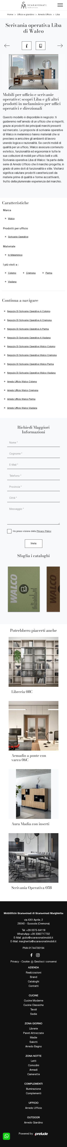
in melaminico (15, 255)
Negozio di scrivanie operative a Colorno (28, 311)
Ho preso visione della (32, 531)
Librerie (33, 1028)
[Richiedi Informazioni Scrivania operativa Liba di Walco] (26, 45)
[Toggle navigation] (60, 5)
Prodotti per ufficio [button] (15, 228)
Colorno (12, 273)
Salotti (33, 1042)
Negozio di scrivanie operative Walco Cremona (32, 355)
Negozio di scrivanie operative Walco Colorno (31, 346)
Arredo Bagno (33, 1046)
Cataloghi (33, 981)
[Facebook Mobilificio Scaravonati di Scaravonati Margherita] (31, 954)
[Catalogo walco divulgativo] (24, 589)
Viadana (12, 281)
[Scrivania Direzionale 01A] (60, 45)
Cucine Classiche (33, 1005)
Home (10, 14)
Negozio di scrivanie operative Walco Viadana (31, 372)
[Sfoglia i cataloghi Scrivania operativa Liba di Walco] (40, 45)
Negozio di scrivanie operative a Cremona (29, 320)
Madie (33, 1037)
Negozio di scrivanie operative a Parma (28, 329)
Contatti (34, 986)
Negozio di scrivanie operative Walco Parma (30, 364)
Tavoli (33, 1009)
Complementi (33, 1093)
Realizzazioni (33, 972)
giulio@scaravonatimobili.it (37, 937)
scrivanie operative (18, 236)
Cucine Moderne (33, 1000)
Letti (33, 1060)
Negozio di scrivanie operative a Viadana (29, 337)
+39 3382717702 (40, 933)
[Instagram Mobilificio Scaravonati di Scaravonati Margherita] (37, 954)
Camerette (33, 1074)
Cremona (31, 273)
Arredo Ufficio (45, 14)
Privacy (15, 961)
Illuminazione (33, 1088)
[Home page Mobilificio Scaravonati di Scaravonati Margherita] (33, 5)
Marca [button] (7, 210)
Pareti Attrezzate (33, 1033)
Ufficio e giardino (25, 14)
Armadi (33, 1069)
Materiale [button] (9, 246)
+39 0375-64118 (35, 930)
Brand (33, 977)
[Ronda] (7, 45)
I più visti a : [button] (11, 265)
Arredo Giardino (33, 1122)
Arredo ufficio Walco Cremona (22, 390)
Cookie (25, 961)
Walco (11, 218)
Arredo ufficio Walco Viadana (22, 408)
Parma (49, 273)
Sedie (33, 1014)
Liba (58, 14)
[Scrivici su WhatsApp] (6, 1136)
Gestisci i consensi (45, 961)
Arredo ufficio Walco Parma (21, 399)
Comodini (33, 1065)
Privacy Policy (44, 531)
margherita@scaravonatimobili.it (37, 941)
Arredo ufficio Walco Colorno (22, 381)
